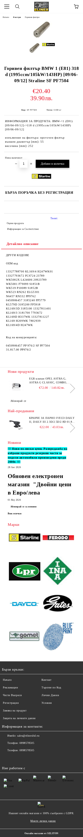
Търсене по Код (51, 687)
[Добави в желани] (73, 158)
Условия (47, 702)
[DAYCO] (24, 604)
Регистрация (11, 702)
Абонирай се (18, 400)
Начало (6, 17)
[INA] (58, 572)
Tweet (54, 218)
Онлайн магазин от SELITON (41, 833)
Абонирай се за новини (23, 506)
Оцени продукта (15, 223)
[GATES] (58, 605)
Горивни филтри (32, 17)
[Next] (70, 388)
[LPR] (24, 572)
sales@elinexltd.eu (28, 735)
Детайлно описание (23, 244)
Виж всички (15, 513)
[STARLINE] (24, 538)
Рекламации (10, 687)
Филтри (17, 17)
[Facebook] (7, 758)
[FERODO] (58, 538)
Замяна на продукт (15, 710)
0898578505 (26, 743)
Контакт (47, 679)
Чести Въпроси (12, 695)
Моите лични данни (43, 821)
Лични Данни (50, 695)
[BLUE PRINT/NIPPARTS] (58, 636)
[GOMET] (24, 637)
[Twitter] (15, 758)
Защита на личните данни (19, 718)
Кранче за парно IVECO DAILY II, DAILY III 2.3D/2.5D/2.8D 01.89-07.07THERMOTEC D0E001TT (52, 420)
